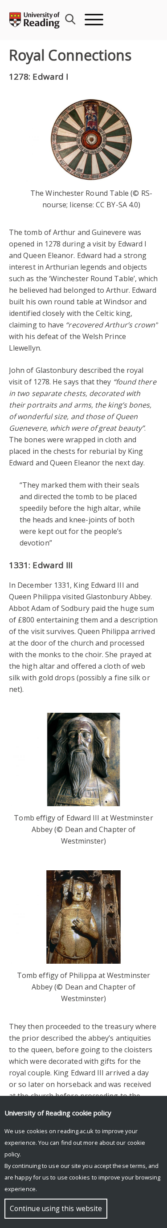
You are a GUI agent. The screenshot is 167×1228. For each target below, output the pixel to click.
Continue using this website (56, 1208)
